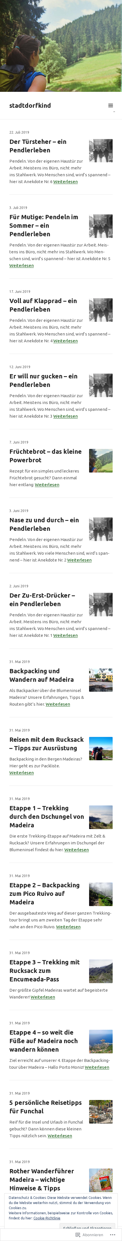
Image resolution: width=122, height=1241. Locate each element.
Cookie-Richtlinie (46, 1218)
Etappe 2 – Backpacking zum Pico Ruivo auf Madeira (44, 893)
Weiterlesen (65, 181)
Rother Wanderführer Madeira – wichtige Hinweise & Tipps (41, 1179)
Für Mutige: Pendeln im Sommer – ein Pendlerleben (43, 225)
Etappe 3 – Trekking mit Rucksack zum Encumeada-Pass (44, 970)
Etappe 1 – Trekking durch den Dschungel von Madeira (46, 816)
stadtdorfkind (30, 105)
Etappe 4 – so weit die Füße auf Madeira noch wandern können (43, 1041)
